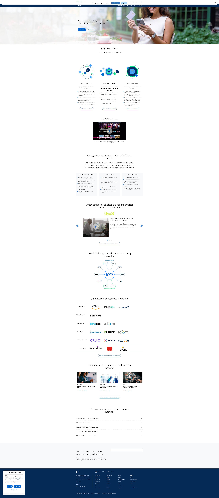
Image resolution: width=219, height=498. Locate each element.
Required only (17, 486)
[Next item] (142, 226)
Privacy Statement (86, 493)
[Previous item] (77, 226)
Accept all (10, 486)
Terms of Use (93, 493)
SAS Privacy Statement (18, 478)
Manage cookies (14, 489)
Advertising (125, 5)
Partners (135, 5)
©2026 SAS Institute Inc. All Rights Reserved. (109, 493)
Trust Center (98, 493)
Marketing (119, 5)
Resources (140, 5)
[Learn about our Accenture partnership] (96, 347)
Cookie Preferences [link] (79, 493)
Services (130, 5)
